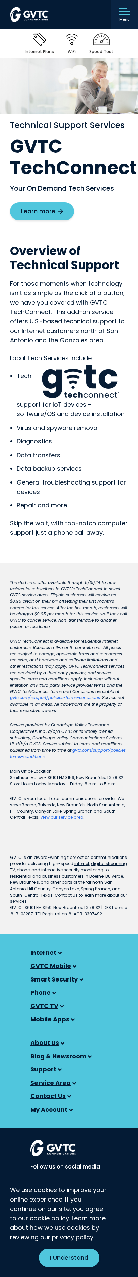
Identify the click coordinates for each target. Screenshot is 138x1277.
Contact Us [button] (48, 1096)
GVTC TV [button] (44, 1006)
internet (81, 863)
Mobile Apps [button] (49, 1019)
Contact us (66, 895)
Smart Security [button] (54, 979)
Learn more (47, 213)
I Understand (69, 1257)
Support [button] (43, 1069)
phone (23, 870)
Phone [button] (40, 992)
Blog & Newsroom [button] (58, 1056)
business (51, 876)
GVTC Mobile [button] (50, 966)
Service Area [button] (50, 1083)
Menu (124, 19)
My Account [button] (48, 1109)
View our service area (61, 817)
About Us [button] (44, 1042)
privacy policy (72, 1237)
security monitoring (84, 870)
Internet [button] (43, 952)
